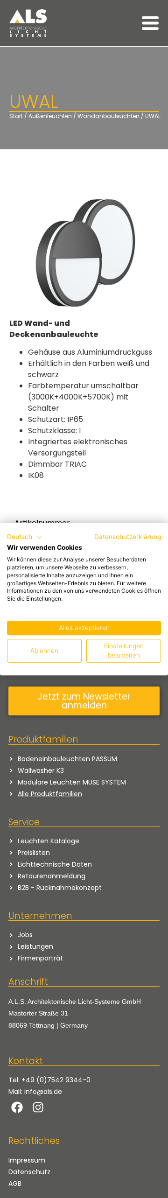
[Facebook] (17, 1107)
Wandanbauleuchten (108, 116)
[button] (24, 537)
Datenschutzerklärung (127, 536)
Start (16, 116)
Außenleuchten (50, 116)
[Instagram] (38, 1107)
